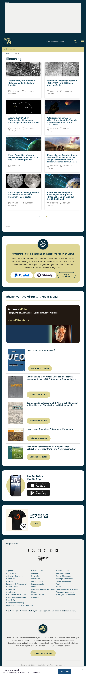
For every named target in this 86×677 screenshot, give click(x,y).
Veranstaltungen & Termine (67, 589)
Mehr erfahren (66, 275)
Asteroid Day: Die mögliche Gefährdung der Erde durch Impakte (21, 82)
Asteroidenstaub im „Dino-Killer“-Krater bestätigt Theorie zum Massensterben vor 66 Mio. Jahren (62, 121)
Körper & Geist (37, 581)
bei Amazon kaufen (40, 368)
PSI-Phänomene (62, 570)
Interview (35, 573)
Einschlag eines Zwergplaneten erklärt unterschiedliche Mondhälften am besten (23, 194)
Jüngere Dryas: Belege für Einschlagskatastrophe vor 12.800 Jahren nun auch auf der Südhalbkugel (60, 195)
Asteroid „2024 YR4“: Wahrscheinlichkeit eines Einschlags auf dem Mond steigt (23, 120)
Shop (35, 524)
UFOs (58, 587)
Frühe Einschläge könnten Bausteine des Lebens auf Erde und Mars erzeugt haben (23, 157)
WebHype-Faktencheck (65, 595)
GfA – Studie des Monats (16, 595)
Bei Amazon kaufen (38, 457)
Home (8, 54)
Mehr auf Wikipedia (16, 320)
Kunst (33, 587)
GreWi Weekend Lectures (16, 597)
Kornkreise (35, 579)
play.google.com (38, 493)
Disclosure (10, 579)
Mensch (34, 592)
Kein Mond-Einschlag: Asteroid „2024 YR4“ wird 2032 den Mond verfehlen (62, 82)
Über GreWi (10, 600)
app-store (38, 485)
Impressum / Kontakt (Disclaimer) (19, 605)
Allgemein (10, 570)
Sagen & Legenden (63, 576)
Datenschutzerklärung (15, 603)
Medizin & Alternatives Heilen (43, 589)
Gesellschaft (11, 592)
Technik (59, 584)
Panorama (35, 597)
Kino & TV (35, 576)
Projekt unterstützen (43, 653)
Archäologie (11, 573)
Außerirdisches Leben (14, 576)
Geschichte (10, 589)
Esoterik (9, 581)
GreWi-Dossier (37, 570)
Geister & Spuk (12, 587)
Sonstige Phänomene (64, 579)
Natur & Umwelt (37, 595)
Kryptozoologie (37, 584)
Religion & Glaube (63, 573)
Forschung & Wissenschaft (16, 584)
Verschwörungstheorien (65, 592)
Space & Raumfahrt (64, 581)
